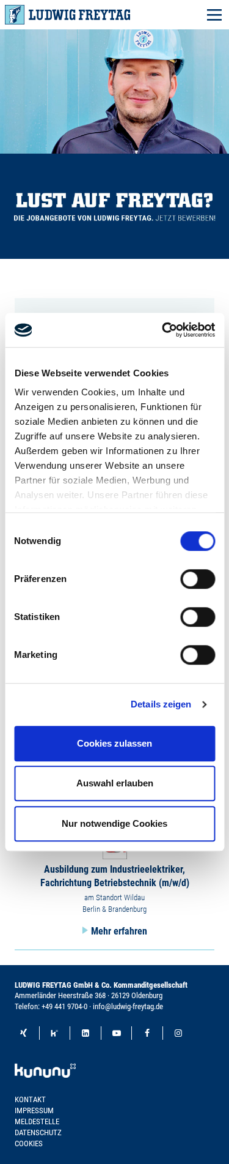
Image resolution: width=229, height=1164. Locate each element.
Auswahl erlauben (114, 783)
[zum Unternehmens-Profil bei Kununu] (45, 1065)
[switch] (197, 579)
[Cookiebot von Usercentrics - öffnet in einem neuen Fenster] (163, 330)
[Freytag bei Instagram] (178, 1033)
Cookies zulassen (114, 743)
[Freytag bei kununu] (55, 1033)
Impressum (34, 1110)
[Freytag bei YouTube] (116, 1033)
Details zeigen (161, 704)
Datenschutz (38, 1132)
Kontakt (30, 1099)
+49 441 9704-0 (64, 1006)
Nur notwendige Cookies (114, 823)
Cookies (29, 1143)
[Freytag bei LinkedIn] (85, 1033)
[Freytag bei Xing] (24, 1033)
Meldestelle (37, 1121)
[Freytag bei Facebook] (147, 1033)
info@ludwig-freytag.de (128, 1006)
